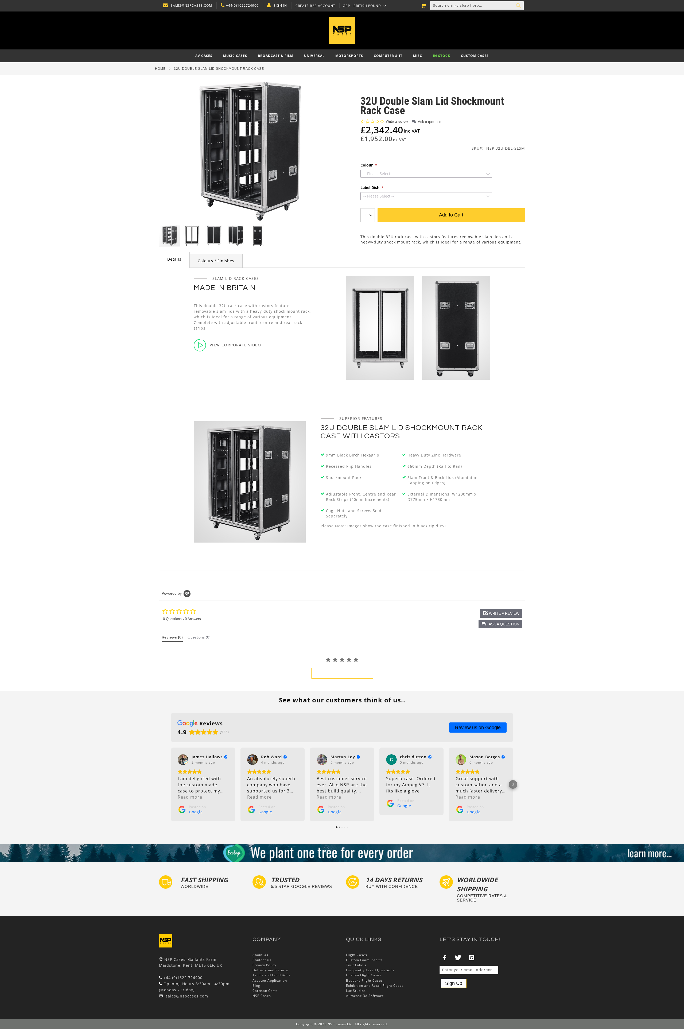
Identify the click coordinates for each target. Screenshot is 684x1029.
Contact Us (261, 960)
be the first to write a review (342, 673)
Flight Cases (356, 955)
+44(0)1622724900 (242, 5)
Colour (367, 165)
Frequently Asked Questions (370, 970)
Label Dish (370, 187)
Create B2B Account (315, 6)
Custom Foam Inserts (364, 960)
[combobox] (477, 5)
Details (174, 259)
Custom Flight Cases (363, 975)
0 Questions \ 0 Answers (182, 619)
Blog (256, 985)
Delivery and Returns (270, 970)
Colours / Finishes (216, 260)
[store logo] (342, 30)
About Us (260, 955)
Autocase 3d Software (365, 995)
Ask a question (429, 122)
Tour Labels (356, 965)
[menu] (342, 55)
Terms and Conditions (271, 975)
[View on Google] (183, 759)
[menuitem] (204, 55)
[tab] (174, 260)
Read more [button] (190, 797)
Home (160, 69)
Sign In (280, 5)
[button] (364, 5)
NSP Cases (261, 995)
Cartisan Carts (265, 990)
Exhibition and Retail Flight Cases (375, 985)
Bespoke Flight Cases (364, 980)
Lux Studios (356, 990)
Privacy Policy (264, 965)
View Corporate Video (235, 344)
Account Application (269, 980)
